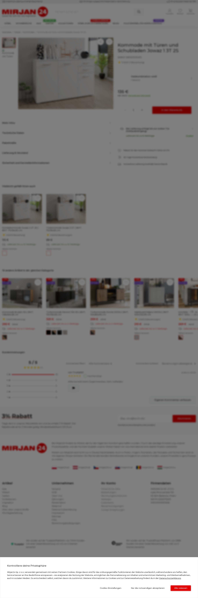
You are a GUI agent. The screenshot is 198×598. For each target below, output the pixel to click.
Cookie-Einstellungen (110, 588)
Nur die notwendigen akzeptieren (148, 588)
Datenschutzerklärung (170, 578)
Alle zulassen (180, 588)
